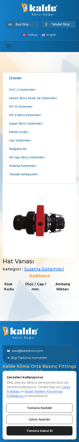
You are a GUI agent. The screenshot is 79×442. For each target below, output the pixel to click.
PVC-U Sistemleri (22, 90)
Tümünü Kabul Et (39, 431)
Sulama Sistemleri (22, 166)
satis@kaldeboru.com (26, 351)
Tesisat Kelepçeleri (23, 174)
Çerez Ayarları (39, 419)
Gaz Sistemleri (20, 140)
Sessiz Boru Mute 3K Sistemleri (33, 98)
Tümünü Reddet (39, 408)
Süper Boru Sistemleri (26, 123)
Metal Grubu (18, 132)
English (51, 34)
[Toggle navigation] (8, 46)
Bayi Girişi (22, 24)
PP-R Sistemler (21, 106)
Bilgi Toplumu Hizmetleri (28, 358)
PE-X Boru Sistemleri (25, 115)
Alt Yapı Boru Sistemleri (27, 157)
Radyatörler (18, 149)
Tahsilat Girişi (60, 24)
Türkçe (32, 34)
